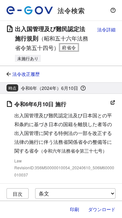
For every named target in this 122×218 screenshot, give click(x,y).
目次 (17, 193)
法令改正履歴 (26, 74)
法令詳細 (106, 29)
